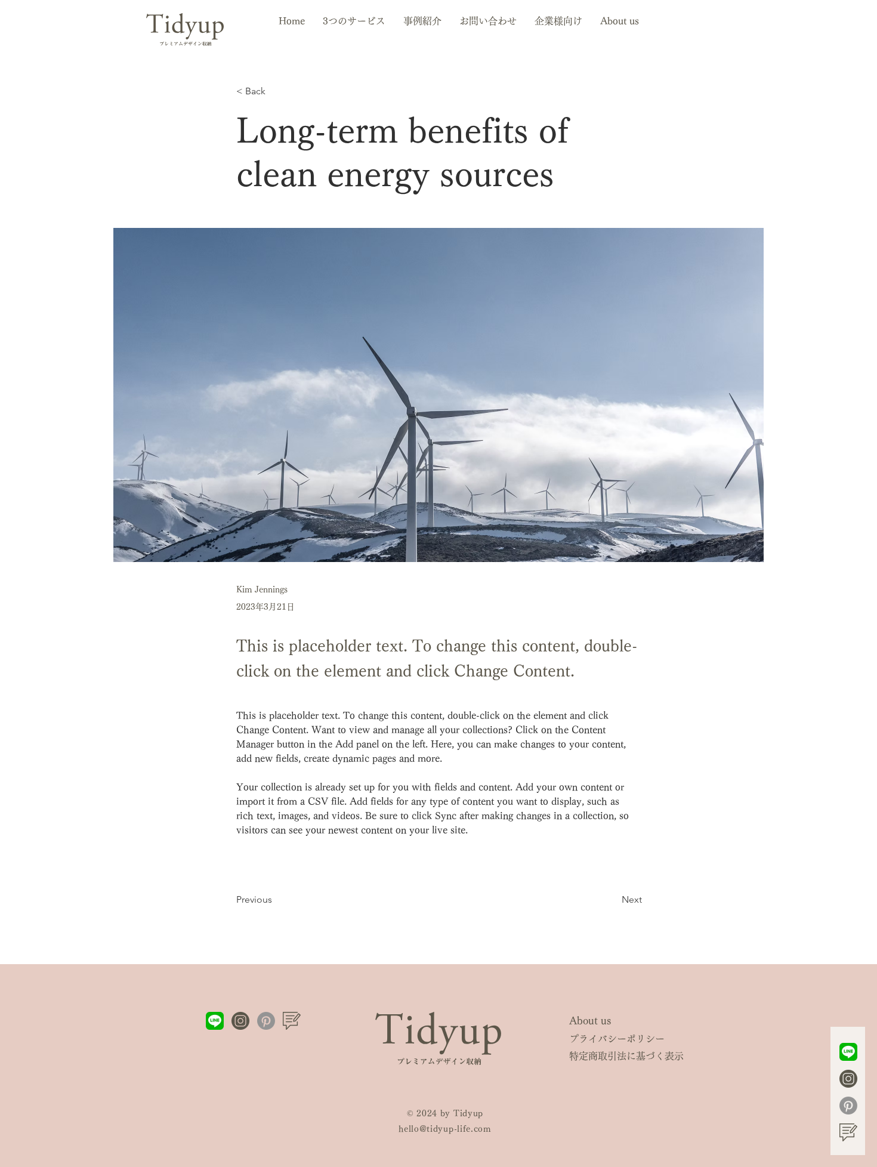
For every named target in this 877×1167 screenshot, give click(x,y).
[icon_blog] (848, 1132)
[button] (354, 21)
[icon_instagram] (848, 1079)
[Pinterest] (848, 1105)
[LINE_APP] (848, 1052)
